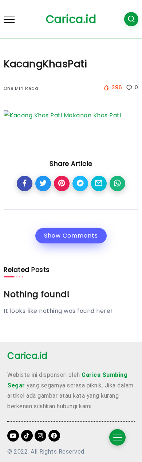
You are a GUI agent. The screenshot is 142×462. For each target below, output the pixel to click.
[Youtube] (13, 436)
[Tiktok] (27, 436)
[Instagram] (40, 436)
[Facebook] (54, 436)
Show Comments (71, 235)
